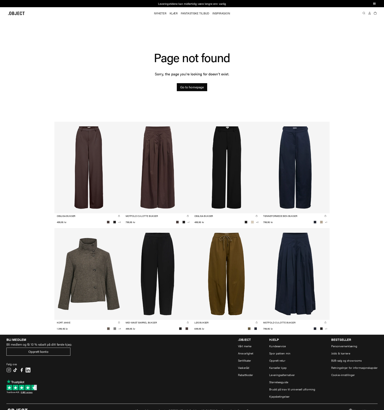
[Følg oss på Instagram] (8, 370)
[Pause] (374, 3)
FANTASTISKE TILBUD (195, 13)
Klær (174, 13)
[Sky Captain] (315, 222)
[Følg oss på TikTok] (15, 370)
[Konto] (369, 13)
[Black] (114, 222)
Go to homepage (192, 87)
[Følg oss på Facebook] (21, 370)
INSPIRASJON (221, 13)
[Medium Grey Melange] (115, 328)
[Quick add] (119, 216)
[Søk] (364, 13)
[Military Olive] (249, 328)
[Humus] (321, 222)
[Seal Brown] (108, 222)
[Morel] (108, 328)
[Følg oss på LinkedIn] (28, 370)
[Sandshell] (252, 222)
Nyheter (160, 13)
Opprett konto (38, 351)
